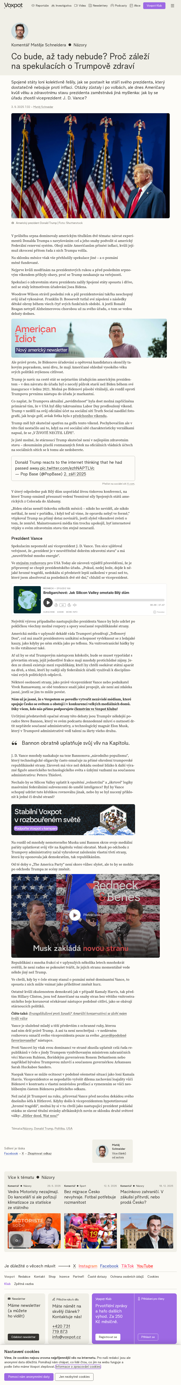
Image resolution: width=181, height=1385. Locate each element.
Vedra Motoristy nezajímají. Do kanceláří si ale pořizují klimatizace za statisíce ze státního (33, 1200)
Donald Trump (43, 1128)
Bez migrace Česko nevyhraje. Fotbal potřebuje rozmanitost (90, 1197)
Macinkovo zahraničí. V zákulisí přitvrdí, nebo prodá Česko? (141, 1197)
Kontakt (39, 1276)
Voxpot (9, 1276)
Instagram (88, 1266)
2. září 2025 (75, 474)
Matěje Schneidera (48, 45)
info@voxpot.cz (66, 1337)
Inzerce (64, 1276)
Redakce (24, 1276)
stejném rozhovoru (31, 562)
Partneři (78, 1276)
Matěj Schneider (43, 107)
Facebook (11, 1153)
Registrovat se (108, 1337)
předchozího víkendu (90, 415)
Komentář (20, 45)
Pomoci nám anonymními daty (29, 1376)
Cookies (153, 1276)
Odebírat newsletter (23, 1337)
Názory (28, 1128)
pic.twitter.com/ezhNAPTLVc (67, 468)
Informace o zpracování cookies (78, 1366)
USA (69, 1128)
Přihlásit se (148, 1337)
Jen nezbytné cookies (74, 1376)
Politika (60, 1128)
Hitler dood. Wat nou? (40, 1115)
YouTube (145, 1266)
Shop (52, 1276)
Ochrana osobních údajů (127, 1276)
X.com (130, 484)
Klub (154, 5)
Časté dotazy (97, 1276)
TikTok (127, 1266)
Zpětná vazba (24, 1284)
